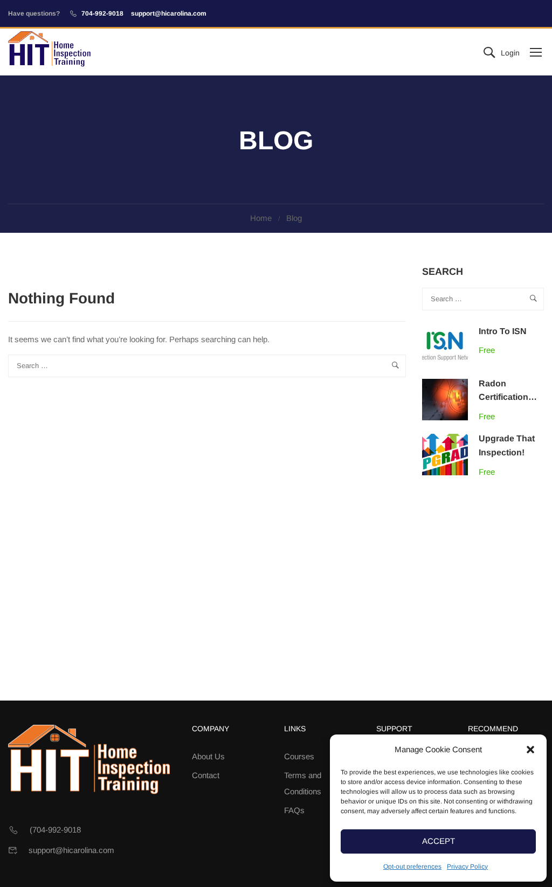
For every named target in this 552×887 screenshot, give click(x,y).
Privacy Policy (467, 866)
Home (261, 218)
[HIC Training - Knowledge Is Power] (49, 52)
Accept (438, 841)
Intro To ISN (503, 331)
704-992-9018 (102, 13)
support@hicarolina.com (168, 13)
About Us (208, 756)
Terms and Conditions (302, 783)
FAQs (294, 810)
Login (510, 52)
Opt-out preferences (412, 866)
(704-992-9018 (55, 829)
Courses (299, 756)
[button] (530, 749)
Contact (205, 775)
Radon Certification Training (503, 397)
